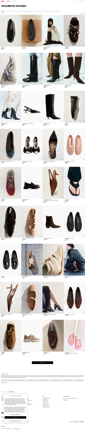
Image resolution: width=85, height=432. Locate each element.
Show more (3, 382)
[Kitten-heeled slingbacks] (31, 107)
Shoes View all (12, 391)
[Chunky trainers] (10, 69)
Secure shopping (46, 404)
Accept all (15, 417)
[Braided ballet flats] (74, 145)
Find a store (45, 400)
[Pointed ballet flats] (74, 298)
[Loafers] (10, 31)
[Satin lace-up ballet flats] (31, 222)
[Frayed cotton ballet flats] (10, 145)
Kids (15, 1)
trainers (46, 375)
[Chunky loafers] (31, 183)
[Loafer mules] (53, 336)
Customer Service (46, 398)
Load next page (42, 362)
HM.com (2, 391)
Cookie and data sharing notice (15, 414)
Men (12, 1)
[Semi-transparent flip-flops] (74, 336)
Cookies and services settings (15, 421)
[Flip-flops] (74, 183)
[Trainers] (74, 31)
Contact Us (44, 403)
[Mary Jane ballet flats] (10, 222)
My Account (44, 399)
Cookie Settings (45, 407)
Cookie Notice (45, 405)
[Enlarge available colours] (23, 125)
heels (24, 377)
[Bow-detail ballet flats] (31, 145)
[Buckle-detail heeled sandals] (53, 298)
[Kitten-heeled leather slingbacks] (53, 183)
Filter (81, 13)
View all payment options (16, 428)
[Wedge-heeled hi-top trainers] (53, 260)
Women (8, 1)
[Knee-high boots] (53, 31)
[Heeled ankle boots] (53, 222)
